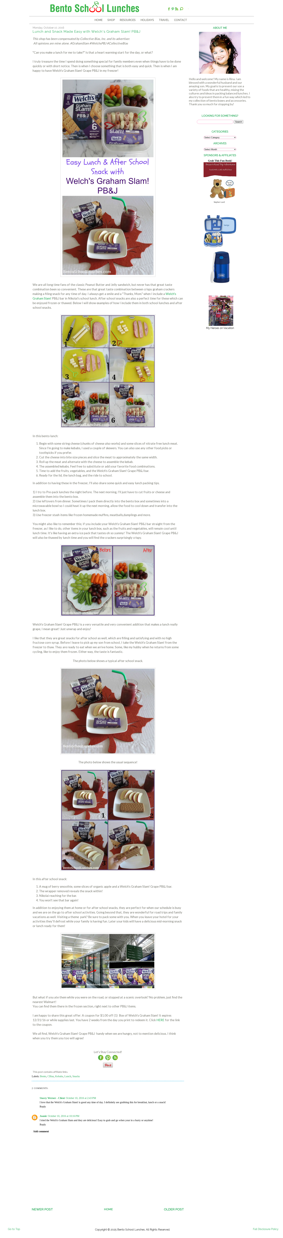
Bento (43, 1076)
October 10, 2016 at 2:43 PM (81, 1098)
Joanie (43, 1116)
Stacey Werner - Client (52, 1098)
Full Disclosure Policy (265, 1229)
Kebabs (59, 1076)
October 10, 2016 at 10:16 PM (63, 1116)
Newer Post (42, 1209)
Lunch (67, 1076)
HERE (160, 1020)
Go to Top (14, 1229)
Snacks (76, 1076)
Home (108, 1209)
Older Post (174, 1209)
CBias (50, 1076)
